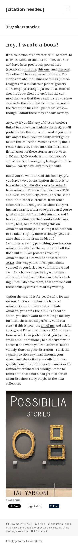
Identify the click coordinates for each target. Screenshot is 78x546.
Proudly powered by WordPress (24, 541)
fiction (41, 524)
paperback (58, 185)
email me (48, 325)
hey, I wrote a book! (32, 44)
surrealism (21, 531)
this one (30, 69)
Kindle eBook (33, 185)
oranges (39, 527)
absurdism (57, 524)
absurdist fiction (39, 103)
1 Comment (40, 531)
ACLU (10, 263)
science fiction (53, 527)
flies (16, 527)
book (68, 524)
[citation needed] (25, 9)
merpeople (26, 527)
